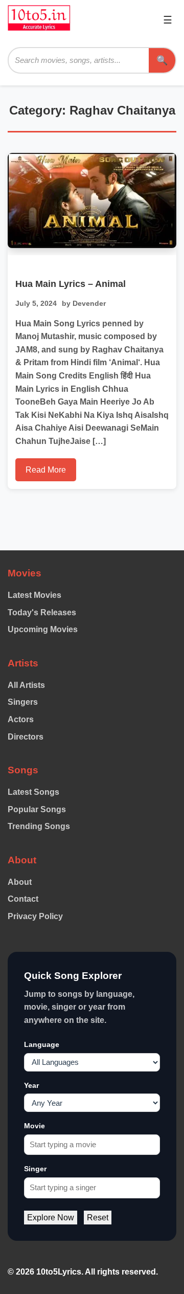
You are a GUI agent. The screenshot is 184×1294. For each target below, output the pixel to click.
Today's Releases (42, 612)
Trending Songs (39, 826)
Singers (23, 702)
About (20, 882)
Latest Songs (33, 792)
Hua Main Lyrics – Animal (70, 284)
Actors (21, 719)
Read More (46, 469)
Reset (97, 1217)
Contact (23, 899)
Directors (25, 736)
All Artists (26, 685)
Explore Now (50, 1217)
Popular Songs (37, 809)
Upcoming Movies (43, 629)
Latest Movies (34, 595)
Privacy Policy (35, 916)
